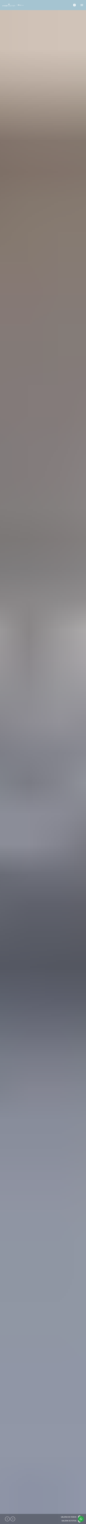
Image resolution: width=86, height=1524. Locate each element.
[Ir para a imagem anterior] (7, 1519)
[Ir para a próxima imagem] (12, 1519)
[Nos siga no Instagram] (74, 5)
